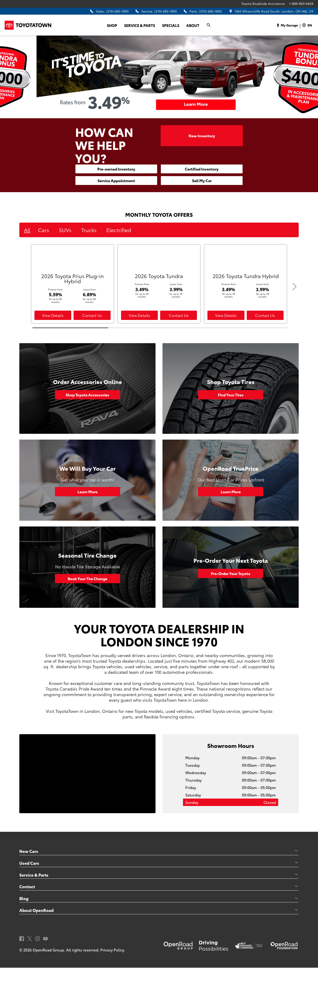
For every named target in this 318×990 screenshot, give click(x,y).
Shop (112, 25)
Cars (43, 230)
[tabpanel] (159, 77)
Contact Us (92, 315)
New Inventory (202, 135)
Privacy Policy (112, 949)
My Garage (289, 25)
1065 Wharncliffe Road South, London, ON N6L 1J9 (273, 11)
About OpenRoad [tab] (36, 910)
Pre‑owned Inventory (116, 168)
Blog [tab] (23, 898)
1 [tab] (147, 114)
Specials (170, 25)
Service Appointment (116, 180)
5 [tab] (175, 114)
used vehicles (138, 666)
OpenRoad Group (48, 949)
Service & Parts (139, 25)
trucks (89, 230)
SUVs (65, 230)
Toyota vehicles (107, 666)
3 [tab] (161, 114)
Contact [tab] (27, 886)
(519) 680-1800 (117, 11)
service (160, 666)
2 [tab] (154, 114)
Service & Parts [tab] (33, 875)
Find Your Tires (231, 394)
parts (184, 666)
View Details (53, 315)
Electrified (118, 230)
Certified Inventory (202, 168)
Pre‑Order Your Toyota (230, 573)
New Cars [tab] (28, 851)
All (27, 230)
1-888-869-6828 (301, 3)
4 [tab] (168, 114)
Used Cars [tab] (29, 863)
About (192, 25)
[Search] (208, 25)
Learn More (88, 491)
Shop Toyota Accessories (87, 394)
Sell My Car (202, 180)
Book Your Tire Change (87, 578)
